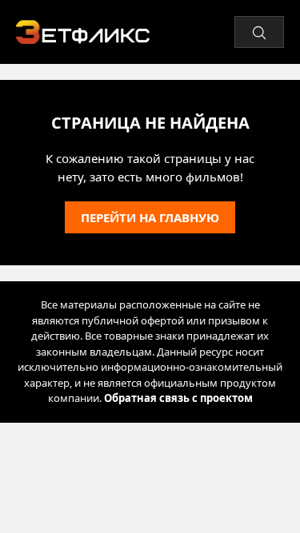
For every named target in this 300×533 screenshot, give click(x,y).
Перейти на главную (150, 217)
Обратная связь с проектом (178, 398)
